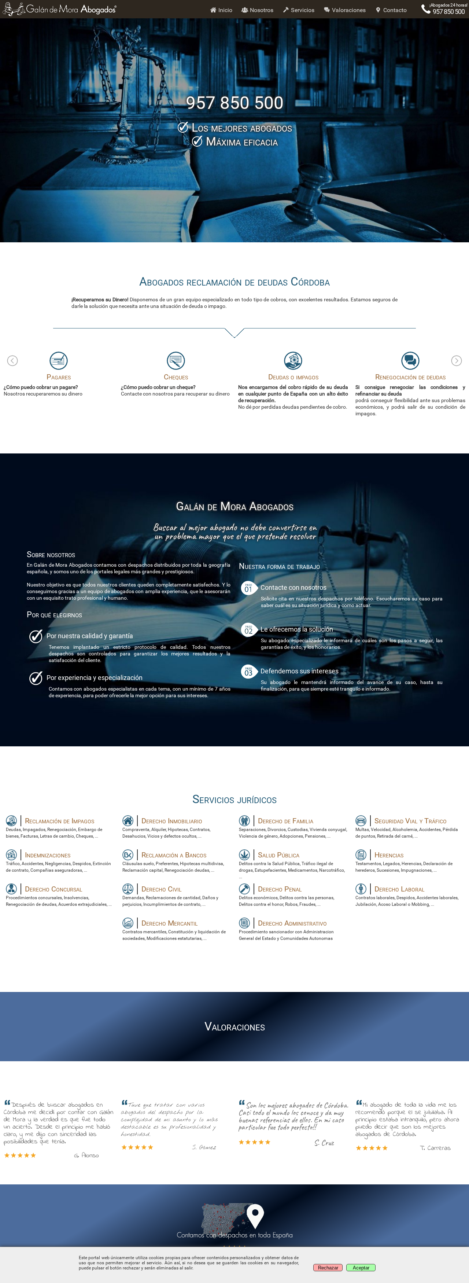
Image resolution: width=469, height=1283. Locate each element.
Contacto (394, 10)
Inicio (224, 10)
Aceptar (361, 1268)
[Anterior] (12, 361)
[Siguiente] (456, 361)
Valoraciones (348, 10)
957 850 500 (449, 11)
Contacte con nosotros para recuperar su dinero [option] (58, 384)
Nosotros (260, 10)
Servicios (301, 10)
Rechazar (328, 1268)
